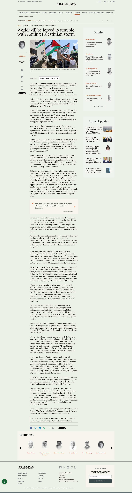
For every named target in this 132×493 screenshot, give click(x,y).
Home (19, 25)
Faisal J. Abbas (59, 453)
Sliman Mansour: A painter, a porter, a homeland (93, 73)
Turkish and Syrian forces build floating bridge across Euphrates (51, 20)
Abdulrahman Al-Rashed (93, 95)
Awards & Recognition (65, 473)
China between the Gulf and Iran (94, 100)
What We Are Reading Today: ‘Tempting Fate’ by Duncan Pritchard (94, 170)
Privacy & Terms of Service (66, 479)
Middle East (35, 12)
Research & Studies (96, 12)
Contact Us (62, 475)
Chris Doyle (89, 54)
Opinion (77, 12)
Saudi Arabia (23, 12)
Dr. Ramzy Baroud (91, 68)
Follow (23, 93)
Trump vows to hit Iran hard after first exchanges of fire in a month (94, 161)
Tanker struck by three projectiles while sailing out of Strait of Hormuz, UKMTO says (94, 130)
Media (60, 12)
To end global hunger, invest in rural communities (94, 44)
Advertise (62, 477)
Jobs (40, 481)
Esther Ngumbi (90, 39)
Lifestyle (68, 12)
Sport (84, 12)
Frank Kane (73, 453)
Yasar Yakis (31, 453)
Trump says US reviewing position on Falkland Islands (93, 139)
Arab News (22, 1)
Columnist (27, 435)
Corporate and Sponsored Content (68, 481)
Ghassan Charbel (91, 83)
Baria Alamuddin (101, 453)
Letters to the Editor (26, 16)
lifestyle (42, 473)
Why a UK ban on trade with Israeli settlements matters (94, 59)
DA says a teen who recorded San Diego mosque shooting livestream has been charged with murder (93, 149)
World (44, 12)
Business (52, 12)
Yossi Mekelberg (87, 453)
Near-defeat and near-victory (94, 87)
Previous (20, 448)
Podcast (109, 12)
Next (111, 448)
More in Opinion (99, 106)
